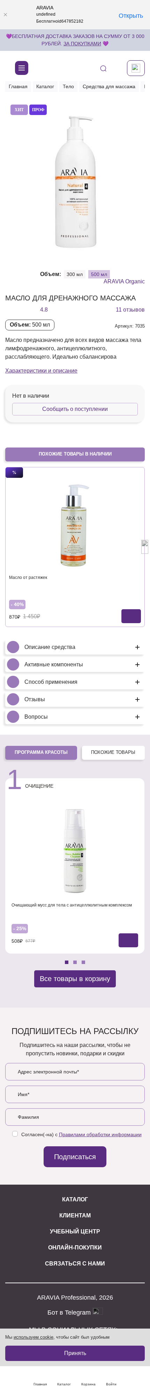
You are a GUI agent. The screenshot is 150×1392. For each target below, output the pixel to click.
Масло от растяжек (28, 577)
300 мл (75, 274)
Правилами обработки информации (100, 1134)
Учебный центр (75, 1231)
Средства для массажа (109, 86)
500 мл (99, 274)
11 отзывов (130, 310)
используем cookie (33, 1337)
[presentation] (5, 547)
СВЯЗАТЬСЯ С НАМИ (75, 1264)
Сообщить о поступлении (75, 409)
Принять (75, 1353)
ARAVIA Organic (124, 281)
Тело (68, 86)
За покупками (82, 43)
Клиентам (75, 1215)
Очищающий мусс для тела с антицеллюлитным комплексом (72, 905)
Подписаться (75, 1157)
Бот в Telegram (69, 1312)
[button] (20, 253)
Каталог (45, 86)
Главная (18, 86)
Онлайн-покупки (75, 1247)
